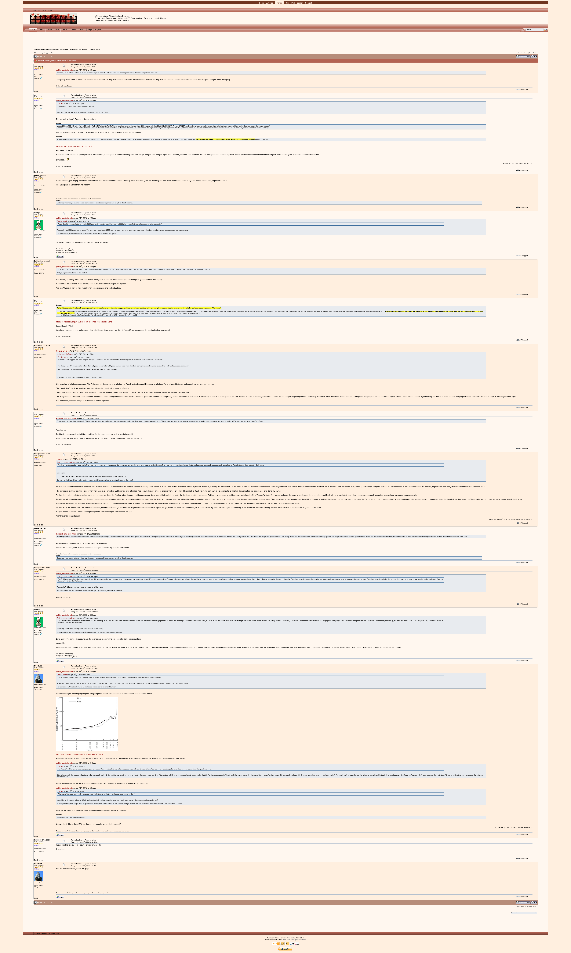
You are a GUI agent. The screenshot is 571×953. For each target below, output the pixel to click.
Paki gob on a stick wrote (66, 418)
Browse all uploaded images (155, 18)
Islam (72, 49)
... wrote (60, 104)
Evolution (125, 20)
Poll (293, 3)
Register (125, 16)
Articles (269, 3)
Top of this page (53, 933)
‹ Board (44, 933)
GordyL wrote (62, 221)
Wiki (287, 3)
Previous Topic (523, 53)
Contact (308, 3)
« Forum (37, 933)
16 (52, 56)
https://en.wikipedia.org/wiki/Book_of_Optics (74, 146)
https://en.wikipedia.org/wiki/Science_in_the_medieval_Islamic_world (84, 322)
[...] (87, 751)
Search (64, 30)
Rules (82, 30)
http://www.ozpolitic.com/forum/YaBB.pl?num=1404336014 (79, 754)
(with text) (122, 18)
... (50, 56)
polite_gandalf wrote (64, 70)
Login (117, 16)
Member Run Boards (60, 49)
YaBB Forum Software (273, 940)
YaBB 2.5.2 (299, 938)
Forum (279, 3)
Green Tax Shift (114, 20)
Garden (300, 3)
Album (49, 30)
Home (261, 3)
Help (57, 30)
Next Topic (533, 53)
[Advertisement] (286, 38)
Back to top (38, 91)
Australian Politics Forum (42, 49)
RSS (128, 18)
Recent (73, 30)
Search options (137, 18)
